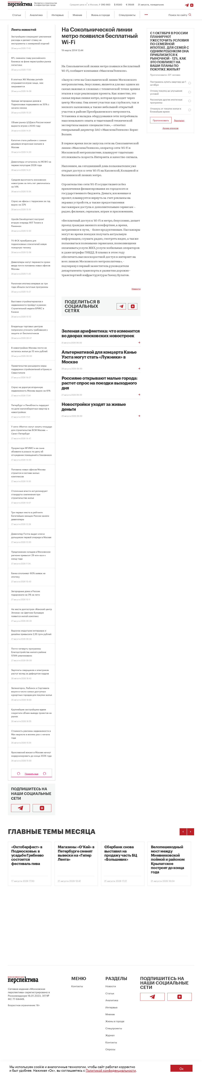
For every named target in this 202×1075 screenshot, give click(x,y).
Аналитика (36, 15)
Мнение (77, 15)
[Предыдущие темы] (183, 831)
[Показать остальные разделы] (146, 14)
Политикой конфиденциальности (111, 1069)
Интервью (58, 15)
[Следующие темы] (190, 831)
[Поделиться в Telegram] (121, 306)
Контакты (77, 986)
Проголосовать (161, 120)
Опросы (110, 1049)
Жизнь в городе (100, 15)
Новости (136, 288)
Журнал (110, 1035)
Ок (181, 1068)
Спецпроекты (127, 15)
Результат (179, 120)
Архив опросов (170, 128)
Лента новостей (23, 29)
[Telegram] (187, 4)
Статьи (16, 15)
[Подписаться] (191, 4)
